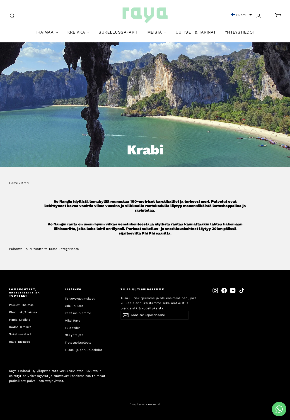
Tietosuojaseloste (78, 342)
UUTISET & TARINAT (196, 32)
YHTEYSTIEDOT (240, 32)
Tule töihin (73, 328)
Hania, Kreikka (19, 319)
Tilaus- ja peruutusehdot (83, 350)
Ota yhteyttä (74, 335)
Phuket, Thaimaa (21, 305)
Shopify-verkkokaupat (145, 404)
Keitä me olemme (78, 313)
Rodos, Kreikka (20, 327)
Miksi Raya (72, 320)
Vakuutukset (74, 306)
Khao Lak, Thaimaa (23, 312)
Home (13, 183)
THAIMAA (45, 32)
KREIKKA (76, 32)
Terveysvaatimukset (79, 298)
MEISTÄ (155, 32)
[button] (241, 14)
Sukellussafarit (20, 334)
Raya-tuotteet (19, 341)
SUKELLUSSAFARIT (118, 32)
